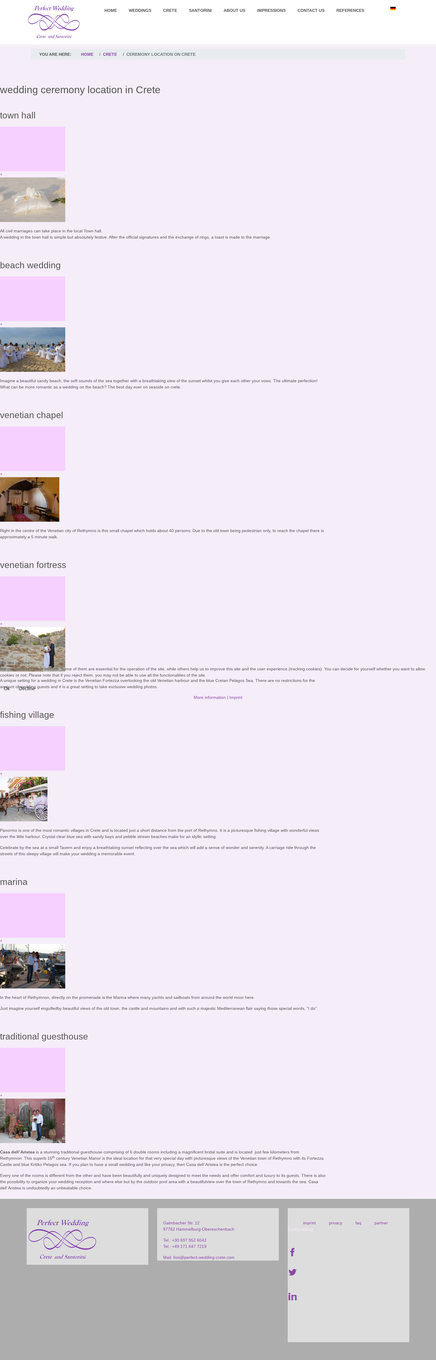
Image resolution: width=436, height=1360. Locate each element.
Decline (27, 688)
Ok (7, 688)
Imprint (235, 697)
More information (210, 697)
